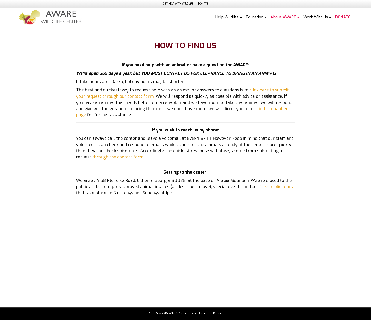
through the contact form (118, 157)
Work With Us (315, 17)
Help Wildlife (227, 17)
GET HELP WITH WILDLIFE (178, 3)
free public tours (276, 187)
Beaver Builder (213, 313)
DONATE (203, 3)
